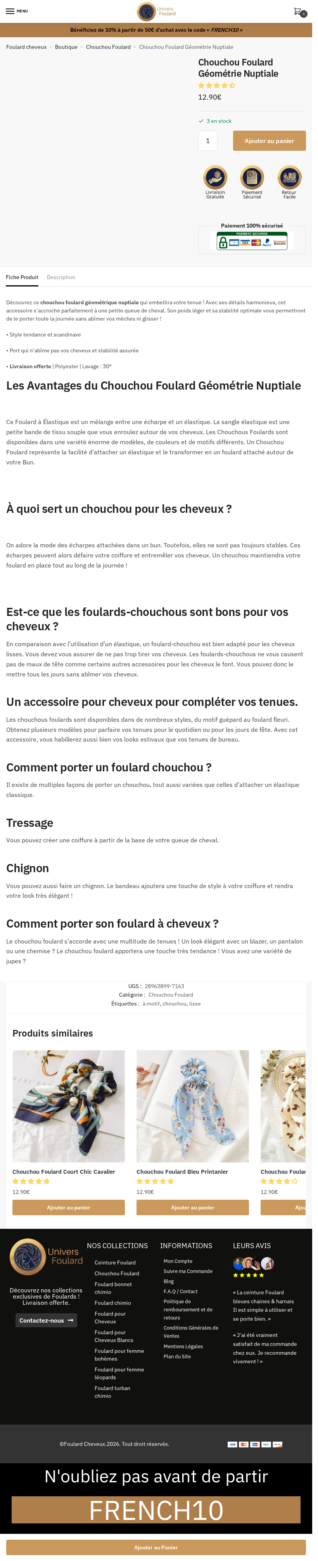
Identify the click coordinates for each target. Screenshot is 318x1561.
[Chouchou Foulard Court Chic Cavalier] (68, 1106)
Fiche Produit (22, 277)
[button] (217, 85)
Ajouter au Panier (156, 1547)
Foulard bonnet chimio (113, 1288)
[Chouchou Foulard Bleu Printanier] (193, 1106)
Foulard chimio (113, 1302)
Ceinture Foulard (115, 1262)
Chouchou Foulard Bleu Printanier (182, 1171)
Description (61, 277)
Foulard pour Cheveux (110, 1317)
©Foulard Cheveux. (83, 1443)
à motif (151, 1003)
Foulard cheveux (26, 46)
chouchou (174, 1003)
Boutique (66, 46)
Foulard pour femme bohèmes (119, 1354)
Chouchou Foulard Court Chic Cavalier (63, 1171)
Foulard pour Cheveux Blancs (114, 1336)
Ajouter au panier (269, 141)
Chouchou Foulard (108, 46)
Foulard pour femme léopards (119, 1373)
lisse (195, 1003)
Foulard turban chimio (112, 1392)
